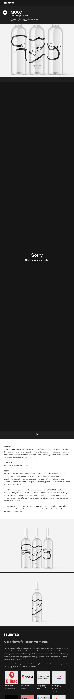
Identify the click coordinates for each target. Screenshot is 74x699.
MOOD (37, 434)
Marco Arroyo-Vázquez (19, 16)
